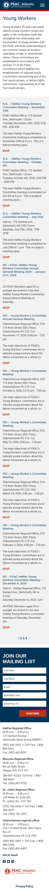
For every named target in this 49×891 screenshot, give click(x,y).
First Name (9, 669)
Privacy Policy (24, 886)
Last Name (8, 677)
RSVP (6, 151)
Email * (7, 685)
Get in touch (10, 855)
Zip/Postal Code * (12, 694)
